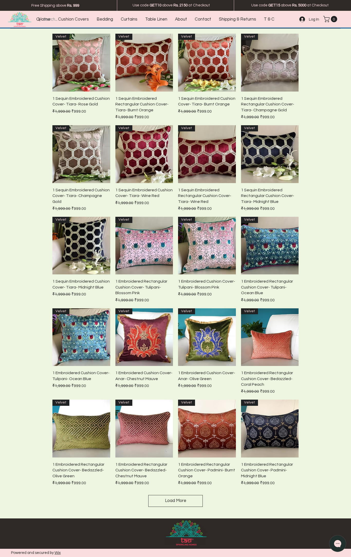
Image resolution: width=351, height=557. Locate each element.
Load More (175, 500)
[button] (331, 19)
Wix (57, 553)
